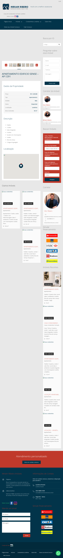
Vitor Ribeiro (46, 105)
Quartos (47, 172)
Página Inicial (8, 21)
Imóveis (18, 21)
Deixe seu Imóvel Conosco (12, 27)
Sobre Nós (48, 21)
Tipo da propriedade (50, 145)
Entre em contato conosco (31, 462)
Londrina (34, 107)
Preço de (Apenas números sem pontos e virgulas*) (51, 154)
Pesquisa (52, 179)
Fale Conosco (28, 27)
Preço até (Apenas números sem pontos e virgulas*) (51, 163)
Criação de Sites (6, 545)
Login (59, 1)
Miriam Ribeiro (47, 120)
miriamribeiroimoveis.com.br (51, 222)
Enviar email (52, 83)
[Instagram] (15, 16)
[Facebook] (17, 16)
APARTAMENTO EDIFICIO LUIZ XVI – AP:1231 (38, 247)
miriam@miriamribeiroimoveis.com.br (52, 122)
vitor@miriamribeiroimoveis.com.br (51, 107)
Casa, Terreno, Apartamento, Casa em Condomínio (51, 137)
